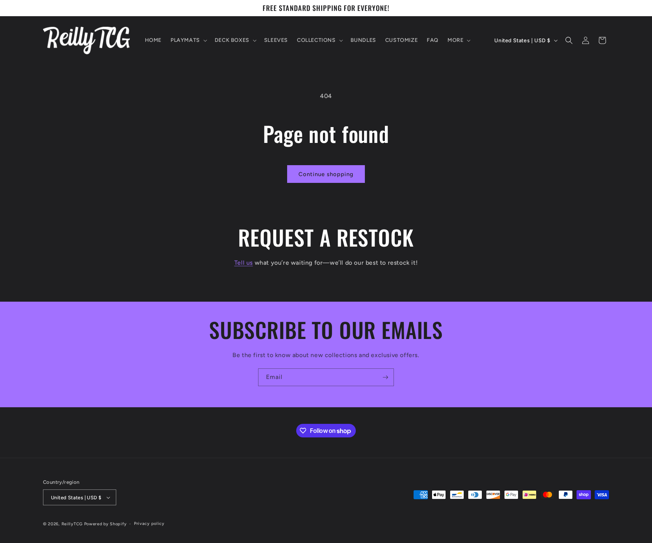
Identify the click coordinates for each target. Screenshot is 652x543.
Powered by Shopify (105, 524)
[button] (188, 40)
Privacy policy (149, 523)
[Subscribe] (385, 377)
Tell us (243, 262)
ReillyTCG (72, 524)
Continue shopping (326, 174)
